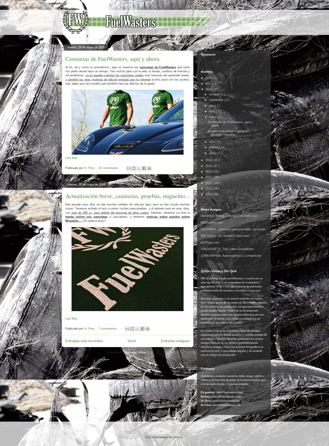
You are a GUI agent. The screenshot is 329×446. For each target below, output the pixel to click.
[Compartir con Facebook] (144, 168)
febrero (214, 147)
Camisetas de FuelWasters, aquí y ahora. (113, 58)
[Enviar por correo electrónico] (128, 168)
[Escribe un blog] (134, 168)
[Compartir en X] (139, 168)
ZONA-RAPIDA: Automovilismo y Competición (231, 255)
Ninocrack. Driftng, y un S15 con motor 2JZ (229, 216)
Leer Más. (71, 158)
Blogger (178, 437)
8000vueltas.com (212, 222)
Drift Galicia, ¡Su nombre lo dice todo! (225, 235)
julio (212, 105)
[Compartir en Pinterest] (149, 168)
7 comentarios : (108, 328)
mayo (213, 117)
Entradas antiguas (175, 341)
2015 (209, 160)
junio (212, 111)
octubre (214, 94)
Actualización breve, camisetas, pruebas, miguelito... (127, 196)
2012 (209, 177)
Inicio (132, 341)
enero (213, 153)
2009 (209, 194)
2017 (209, 83)
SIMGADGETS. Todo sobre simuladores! (227, 249)
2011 (209, 183)
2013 (209, 171)
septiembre (216, 100)
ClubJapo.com (210, 242)
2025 (209, 78)
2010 (209, 188)
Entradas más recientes (84, 341)
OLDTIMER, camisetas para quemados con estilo (233, 229)
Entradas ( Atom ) (137, 352)
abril (212, 141)
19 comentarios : (109, 168)
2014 (209, 166)
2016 (209, 89)
